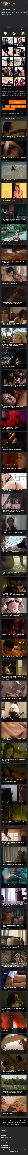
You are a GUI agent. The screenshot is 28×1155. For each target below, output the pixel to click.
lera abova (17, 1122)
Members (3, 1140)
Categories (3, 1135)
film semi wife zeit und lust (16, 1120)
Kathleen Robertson (15, 1124)
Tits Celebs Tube (4, 1145)
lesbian (3, 95)
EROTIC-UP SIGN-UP (6, 1137)
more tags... (18, 108)
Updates (3, 1130)
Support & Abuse (5, 1142)
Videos (2, 1132)
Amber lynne (10, 1122)
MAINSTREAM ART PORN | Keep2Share (17, 102)
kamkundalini (22, 1119)
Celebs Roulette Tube (5, 1147)
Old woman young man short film (9, 1119)
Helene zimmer (5, 1120)
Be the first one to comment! (16, 113)
